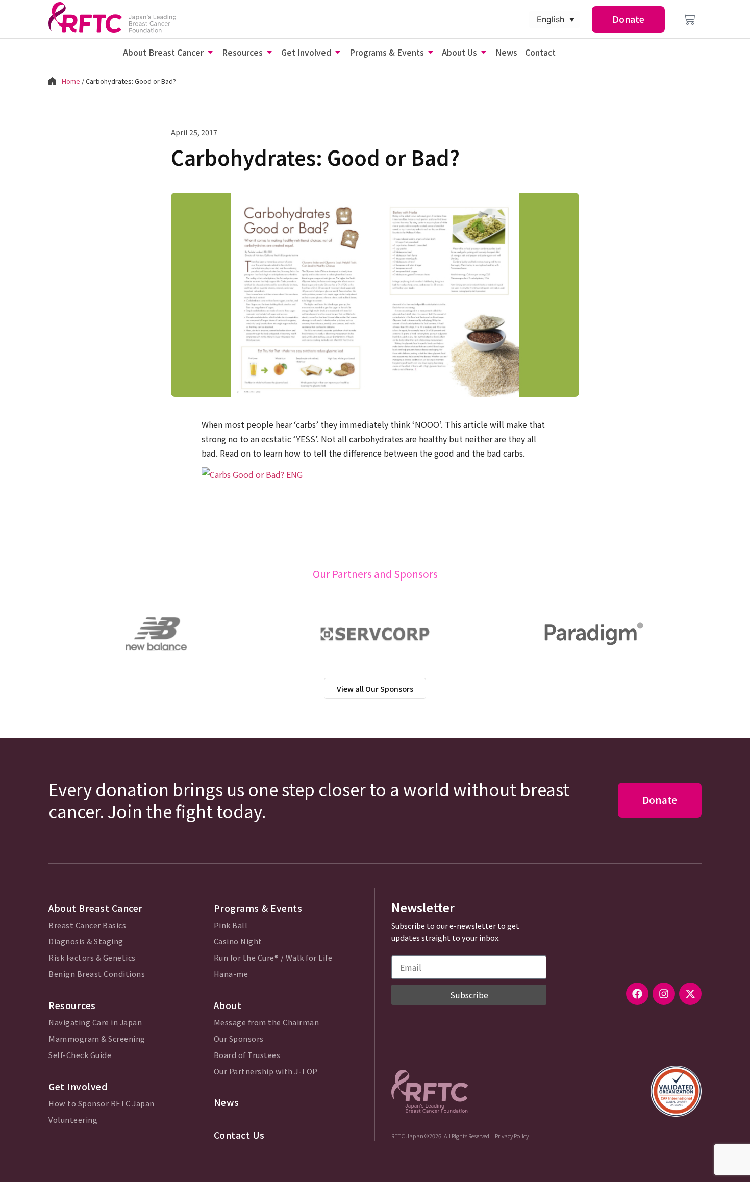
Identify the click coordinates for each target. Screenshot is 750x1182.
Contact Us (239, 1134)
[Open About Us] (484, 52)
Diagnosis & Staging (85, 941)
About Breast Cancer (95, 907)
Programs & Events (258, 907)
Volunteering (72, 1120)
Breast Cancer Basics (87, 925)
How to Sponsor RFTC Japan (101, 1104)
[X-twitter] (690, 994)
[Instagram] (664, 994)
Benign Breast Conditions (96, 974)
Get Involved (78, 1086)
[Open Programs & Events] (431, 52)
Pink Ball (231, 925)
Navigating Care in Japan (95, 1022)
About (228, 1005)
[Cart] (689, 19)
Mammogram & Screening (96, 1039)
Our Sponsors (239, 1039)
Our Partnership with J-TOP (266, 1071)
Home (71, 81)
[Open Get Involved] (338, 52)
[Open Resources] (269, 52)
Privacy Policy (512, 1135)
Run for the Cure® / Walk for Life (273, 958)
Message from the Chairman (266, 1022)
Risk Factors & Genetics (92, 958)
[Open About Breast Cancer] (210, 52)
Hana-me (231, 974)
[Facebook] (637, 994)
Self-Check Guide (79, 1055)
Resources (72, 1005)
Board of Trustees (247, 1055)
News (226, 1102)
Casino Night (238, 941)
